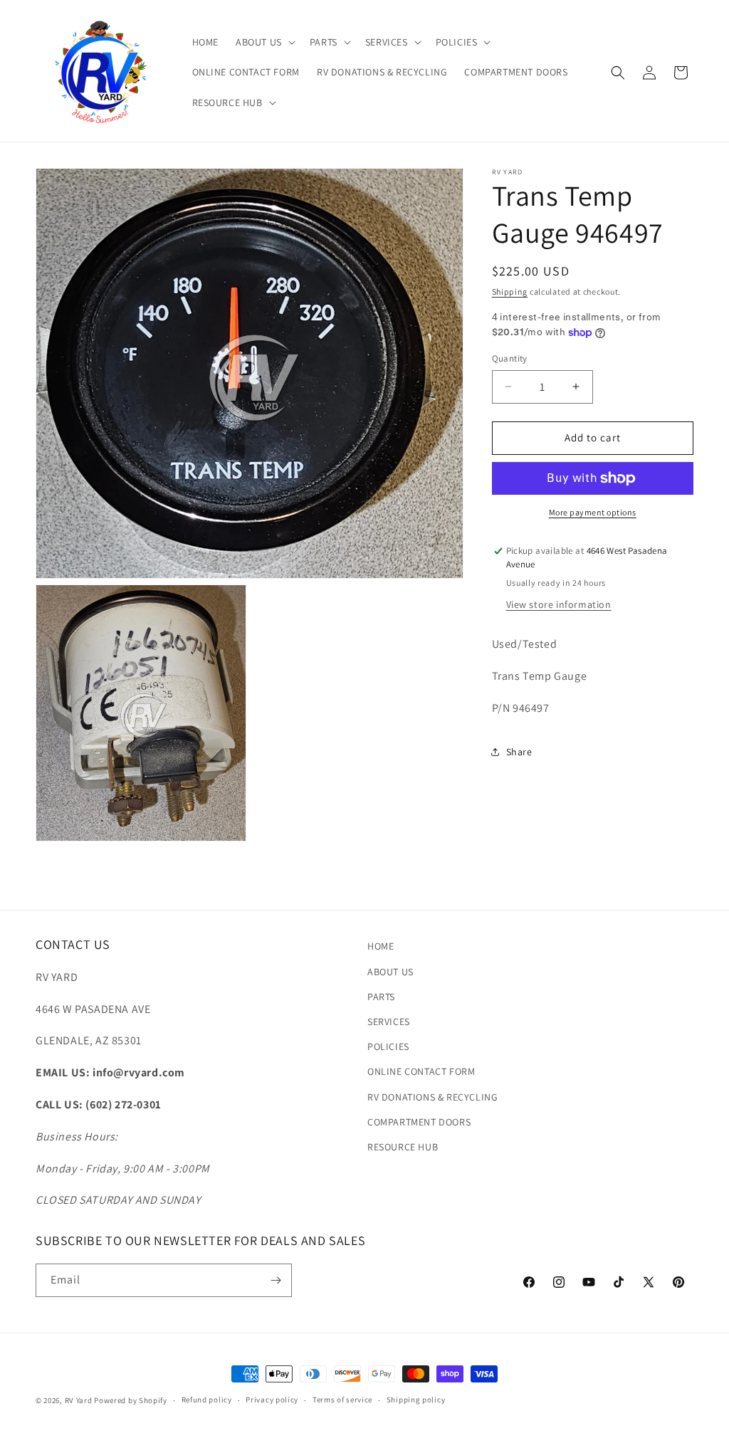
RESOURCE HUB (402, 1146)
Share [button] (519, 751)
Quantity (510, 358)
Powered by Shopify (130, 1400)
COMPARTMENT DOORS (419, 1122)
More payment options (592, 512)
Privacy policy (272, 1400)
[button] (264, 42)
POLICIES (388, 1046)
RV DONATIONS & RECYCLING (432, 1097)
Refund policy (207, 1400)
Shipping (510, 291)
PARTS (381, 996)
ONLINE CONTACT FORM (421, 1071)
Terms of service (342, 1400)
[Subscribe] (275, 1280)
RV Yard (80, 1400)
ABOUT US (390, 971)
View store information (559, 604)
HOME (380, 946)
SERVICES (388, 1021)
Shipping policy (416, 1400)
